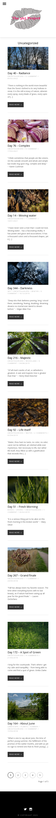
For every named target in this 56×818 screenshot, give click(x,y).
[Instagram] (30, 810)
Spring (19, 510)
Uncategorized (16, 76)
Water (29, 433)
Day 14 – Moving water (22, 215)
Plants (24, 727)
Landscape (13, 727)
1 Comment (31, 219)
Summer (34, 727)
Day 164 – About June (21, 723)
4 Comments (32, 655)
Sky (9, 291)
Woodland (31, 361)
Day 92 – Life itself (19, 430)
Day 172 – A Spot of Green (24, 652)
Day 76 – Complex (19, 145)
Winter (35, 291)
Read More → (15, 104)
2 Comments (40, 433)
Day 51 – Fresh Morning (23, 507)
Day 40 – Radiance (19, 73)
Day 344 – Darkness (20, 288)
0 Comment (31, 76)
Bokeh (11, 510)
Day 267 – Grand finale (22, 575)
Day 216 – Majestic (19, 358)
